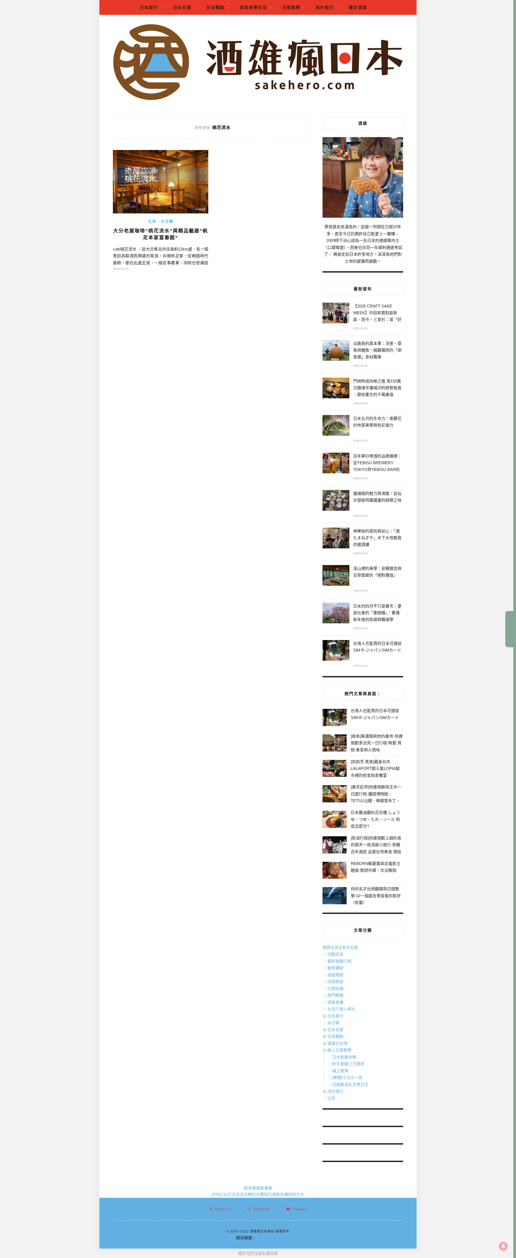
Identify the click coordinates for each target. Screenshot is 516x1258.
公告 (331, 1098)
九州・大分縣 (161, 221)
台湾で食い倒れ (341, 1009)
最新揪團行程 (339, 961)
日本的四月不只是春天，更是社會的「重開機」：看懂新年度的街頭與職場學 (377, 613)
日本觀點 (215, 7)
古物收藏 (335, 988)
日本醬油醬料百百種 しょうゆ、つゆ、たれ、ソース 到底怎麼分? (375, 819)
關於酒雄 (358, 7)
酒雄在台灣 (337, 1043)
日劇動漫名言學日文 (350, 1084)
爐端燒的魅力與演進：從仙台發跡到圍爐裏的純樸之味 (377, 496)
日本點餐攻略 (344, 1057)
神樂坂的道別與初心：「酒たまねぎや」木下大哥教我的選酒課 (377, 538)
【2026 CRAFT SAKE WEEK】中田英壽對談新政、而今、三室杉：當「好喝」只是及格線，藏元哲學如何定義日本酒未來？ (377, 313)
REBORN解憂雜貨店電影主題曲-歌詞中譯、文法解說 (375, 867)
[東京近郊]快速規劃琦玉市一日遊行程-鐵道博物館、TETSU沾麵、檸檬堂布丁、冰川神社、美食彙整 (376, 797)
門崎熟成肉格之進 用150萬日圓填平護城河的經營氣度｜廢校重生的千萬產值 (377, 388)
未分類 (333, 1022)
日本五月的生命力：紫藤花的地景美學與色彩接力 (377, 421)
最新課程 (335, 968)
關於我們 (246, 1253)
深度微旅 (335, 981)
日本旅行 (149, 7)
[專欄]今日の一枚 (347, 1077)
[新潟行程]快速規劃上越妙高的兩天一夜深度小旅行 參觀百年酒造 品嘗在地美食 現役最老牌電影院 (376, 848)
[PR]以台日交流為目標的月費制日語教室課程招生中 (258, 1194)
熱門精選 (335, 995)
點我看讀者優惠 (258, 1188)
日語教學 (291, 7)
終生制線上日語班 (348, 1064)
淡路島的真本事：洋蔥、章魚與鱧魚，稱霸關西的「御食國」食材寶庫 (377, 350)
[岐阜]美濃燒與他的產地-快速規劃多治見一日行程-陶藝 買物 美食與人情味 (377, 743)
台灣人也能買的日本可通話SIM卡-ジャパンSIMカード (377, 646)
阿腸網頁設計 (268, 1237)
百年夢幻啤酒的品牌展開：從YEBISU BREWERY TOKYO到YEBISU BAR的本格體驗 (377, 463)
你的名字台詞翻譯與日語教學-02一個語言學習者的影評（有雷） (376, 896)
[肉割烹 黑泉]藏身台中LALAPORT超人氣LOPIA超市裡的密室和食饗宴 (375, 768)
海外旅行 (325, 7)
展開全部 (330, 947)
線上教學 (340, 1070)
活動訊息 (335, 954)
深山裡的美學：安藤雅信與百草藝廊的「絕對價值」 (377, 571)
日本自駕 (182, 7)
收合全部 (350, 947)
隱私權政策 (268, 1253)
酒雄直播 (335, 1002)
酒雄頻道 (335, 975)
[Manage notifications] (503, 1246)
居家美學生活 (253, 7)
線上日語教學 (339, 1050)
